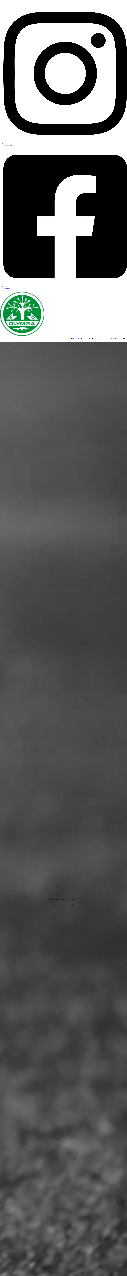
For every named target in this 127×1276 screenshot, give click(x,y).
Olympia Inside (113, 338)
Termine (123, 338)
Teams (89, 338)
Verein (80, 338)
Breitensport (100, 338)
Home (73, 338)
